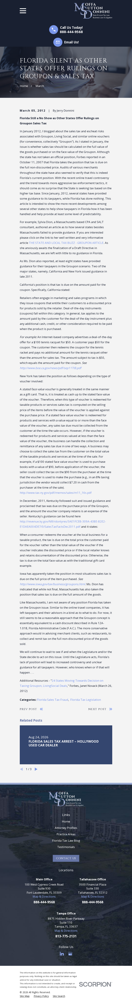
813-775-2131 (66, 936)
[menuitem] (25, 996)
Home (66, 821)
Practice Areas (66, 834)
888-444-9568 (71, 31)
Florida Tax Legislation (85, 700)
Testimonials (66, 847)
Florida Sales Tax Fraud (52, 700)
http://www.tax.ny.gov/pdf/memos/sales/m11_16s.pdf (56, 493)
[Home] (93, 11)
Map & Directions (44, 896)
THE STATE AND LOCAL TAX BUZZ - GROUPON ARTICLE (66, 243)
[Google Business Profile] (70, 954)
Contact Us (66, 858)
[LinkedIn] (62, 954)
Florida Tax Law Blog (66, 840)
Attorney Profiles (66, 828)
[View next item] (36, 769)
